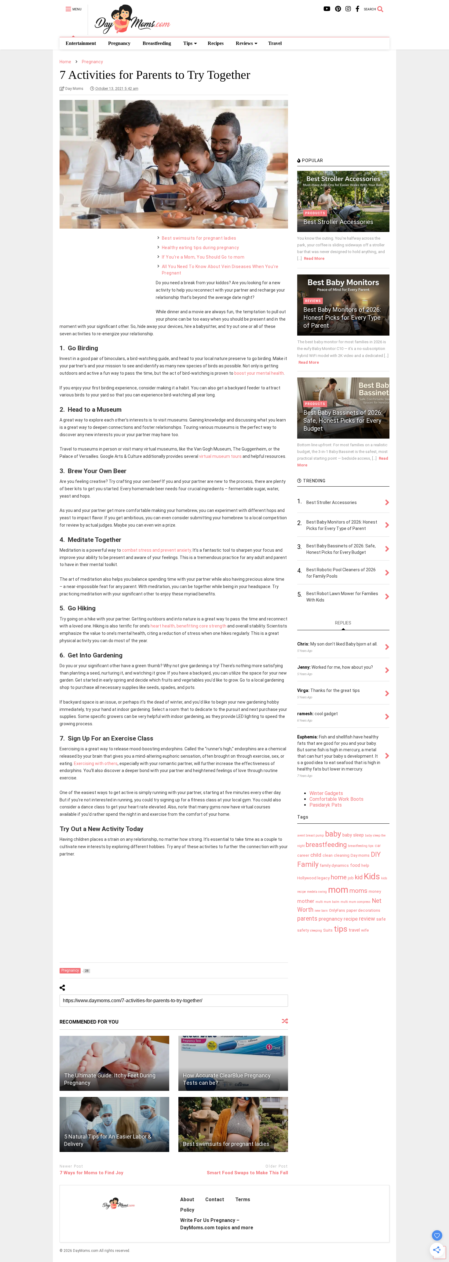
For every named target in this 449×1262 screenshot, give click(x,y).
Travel (275, 43)
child (315, 855)
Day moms (360, 855)
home (339, 877)
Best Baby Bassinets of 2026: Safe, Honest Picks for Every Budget (342, 420)
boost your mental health (259, 373)
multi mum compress (356, 902)
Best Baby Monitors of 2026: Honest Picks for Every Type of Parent (342, 317)
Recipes (216, 43)
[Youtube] (326, 9)
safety (303, 930)
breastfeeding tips (361, 846)
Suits (328, 930)
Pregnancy (119, 43)
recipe (351, 919)
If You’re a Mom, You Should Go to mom (203, 257)
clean (328, 855)
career (303, 855)
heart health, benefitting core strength (188, 626)
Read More (314, 258)
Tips (187, 43)
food (355, 865)
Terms (242, 1199)
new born (321, 911)
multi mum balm (327, 902)
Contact (214, 1199)
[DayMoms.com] (129, 32)
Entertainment (81, 43)
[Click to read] (114, 1063)
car (378, 845)
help (365, 865)
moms (358, 890)
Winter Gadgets (326, 793)
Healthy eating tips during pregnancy (200, 247)
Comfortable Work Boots (336, 799)
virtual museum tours (220, 456)
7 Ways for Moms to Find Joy (91, 1173)
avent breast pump (310, 835)
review (367, 918)
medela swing (317, 892)
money (375, 891)
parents (307, 918)
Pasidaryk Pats (325, 805)
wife (365, 930)
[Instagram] (348, 9)
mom (338, 890)
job (351, 878)
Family (308, 864)
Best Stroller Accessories (338, 222)
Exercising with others (96, 763)
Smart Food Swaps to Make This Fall (247, 1173)
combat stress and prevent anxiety (156, 550)
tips (340, 928)
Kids (372, 876)
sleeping (316, 931)
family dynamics (334, 865)
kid (359, 877)
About (187, 1199)
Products (315, 213)
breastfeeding (326, 844)
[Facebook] (358, 9)
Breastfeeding (157, 43)
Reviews (244, 43)
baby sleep (353, 835)
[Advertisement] (105, 273)
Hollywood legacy (313, 878)
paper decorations (363, 910)
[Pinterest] (338, 9)
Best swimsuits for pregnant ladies (199, 238)
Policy (187, 1210)
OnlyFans (337, 910)
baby (333, 834)
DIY (376, 854)
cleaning (341, 855)
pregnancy (330, 919)
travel (354, 930)
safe (381, 919)
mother (305, 901)
